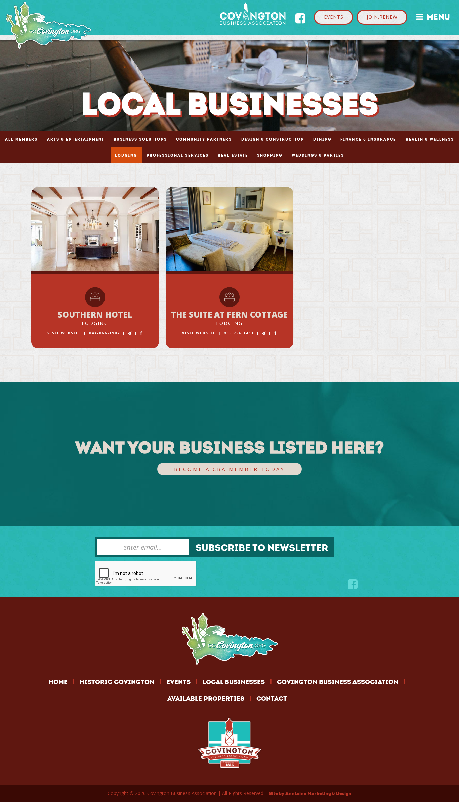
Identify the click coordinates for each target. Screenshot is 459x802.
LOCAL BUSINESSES (234, 682)
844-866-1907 (104, 333)
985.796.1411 (239, 333)
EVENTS (333, 17)
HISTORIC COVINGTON (117, 682)
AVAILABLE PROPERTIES (205, 698)
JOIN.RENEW (382, 17)
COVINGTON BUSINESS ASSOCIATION (337, 682)
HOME (58, 682)
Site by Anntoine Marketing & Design (310, 793)
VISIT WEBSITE (64, 333)
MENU (433, 16)
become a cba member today (229, 469)
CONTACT (271, 698)
